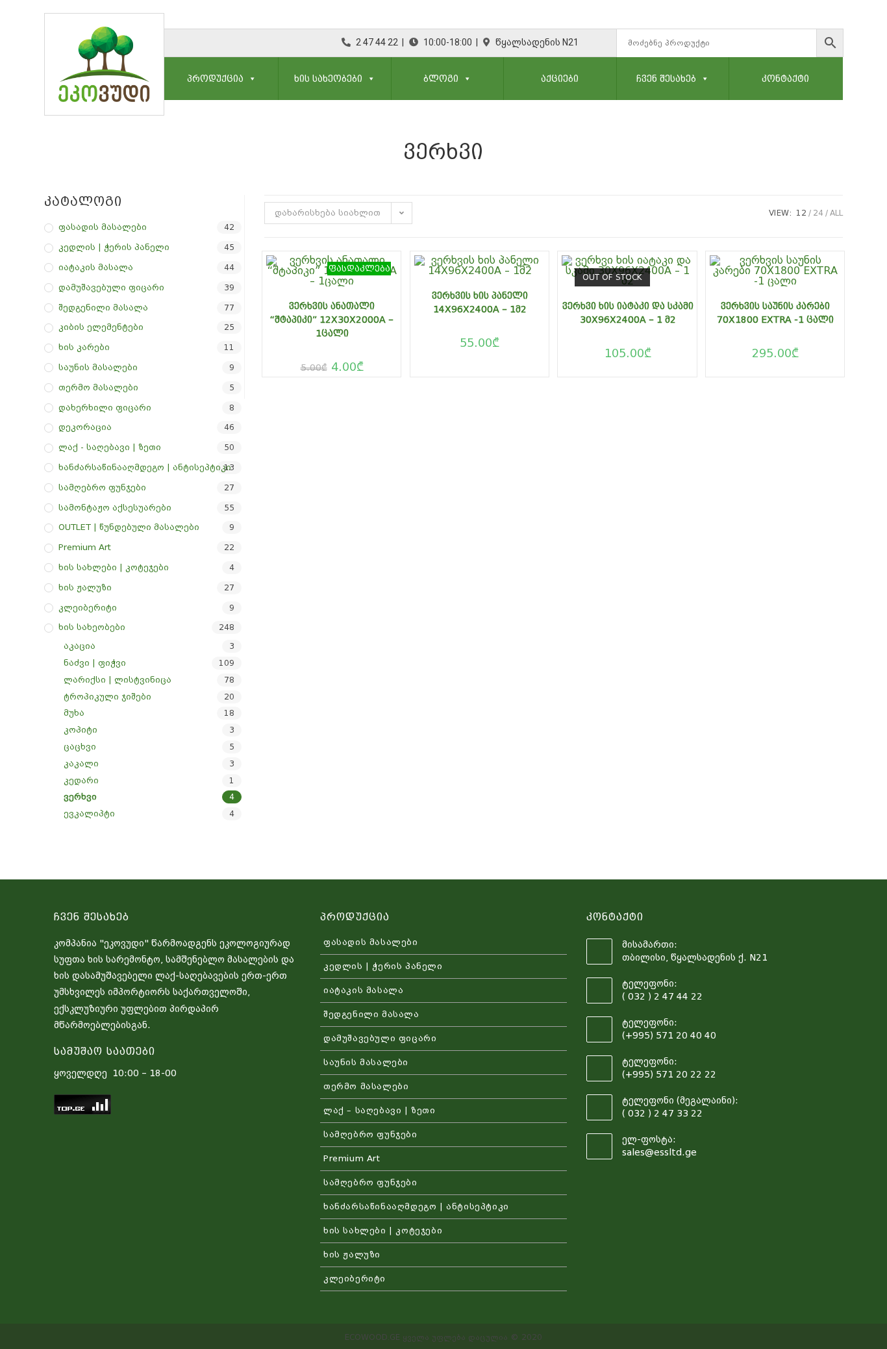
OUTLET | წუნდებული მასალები (128, 527)
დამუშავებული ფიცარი (111, 287)
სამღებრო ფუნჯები (102, 487)
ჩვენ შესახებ (666, 78)
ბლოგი (440, 78)
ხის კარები (84, 347)
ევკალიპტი (89, 813)
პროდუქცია (215, 78)
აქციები (560, 78)
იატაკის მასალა (95, 267)
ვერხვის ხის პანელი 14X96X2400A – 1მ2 (480, 302)
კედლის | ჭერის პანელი (113, 247)
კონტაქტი (785, 78)
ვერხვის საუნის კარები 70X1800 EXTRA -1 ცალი (775, 313)
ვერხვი (80, 796)
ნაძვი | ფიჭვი (95, 663)
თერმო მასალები (98, 387)
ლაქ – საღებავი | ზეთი (379, 1110)
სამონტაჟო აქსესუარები (114, 507)
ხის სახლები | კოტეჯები (113, 567)
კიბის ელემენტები (101, 327)
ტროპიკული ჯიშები (107, 696)
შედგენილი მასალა (103, 307)
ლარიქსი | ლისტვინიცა (117, 680)
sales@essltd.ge (659, 1152)
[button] (250, 78)
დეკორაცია (85, 427)
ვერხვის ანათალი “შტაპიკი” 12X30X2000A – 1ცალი (332, 319)
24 (818, 213)
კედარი (81, 780)
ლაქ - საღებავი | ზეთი (109, 447)
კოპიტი (80, 730)
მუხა (74, 713)
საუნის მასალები (98, 367)
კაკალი (81, 763)
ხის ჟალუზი (85, 587)
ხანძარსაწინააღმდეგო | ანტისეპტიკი (144, 467)
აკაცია (79, 646)
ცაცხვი (80, 746)
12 (801, 213)
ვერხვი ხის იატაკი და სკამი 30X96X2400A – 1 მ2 (627, 313)
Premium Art (84, 547)
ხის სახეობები (328, 78)
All (836, 213)
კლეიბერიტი (87, 607)
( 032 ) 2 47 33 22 (662, 1113)
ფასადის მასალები (102, 227)
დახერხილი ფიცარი (104, 407)
